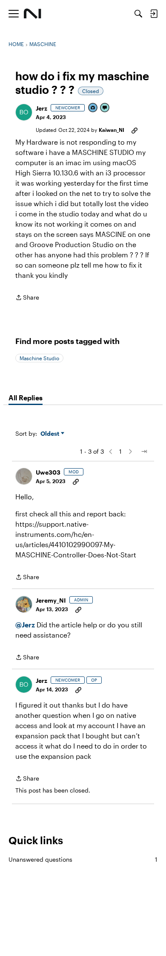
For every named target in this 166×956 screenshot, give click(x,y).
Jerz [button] (41, 108)
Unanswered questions (83, 859)
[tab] (25, 398)
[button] (23, 112)
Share (27, 298)
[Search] (138, 13)
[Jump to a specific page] (144, 451)
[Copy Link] (134, 130)
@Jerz (25, 625)
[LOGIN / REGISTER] (153, 13)
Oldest (50, 434)
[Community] (32, 13)
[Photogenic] (93, 108)
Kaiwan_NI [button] (111, 130)
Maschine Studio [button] (39, 358)
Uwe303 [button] (48, 472)
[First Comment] (105, 108)
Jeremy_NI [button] (51, 600)
